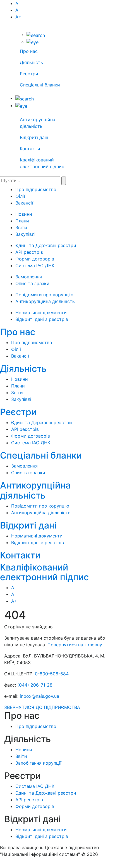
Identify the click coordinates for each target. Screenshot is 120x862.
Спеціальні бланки (40, 85)
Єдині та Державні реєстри (45, 245)
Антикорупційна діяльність (45, 301)
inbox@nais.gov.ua (39, 696)
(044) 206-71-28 (34, 685)
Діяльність (31, 62)
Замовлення (28, 276)
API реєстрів (29, 252)
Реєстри (29, 73)
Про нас (29, 51)
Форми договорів (34, 259)
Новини (23, 214)
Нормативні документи (41, 312)
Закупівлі (25, 234)
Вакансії (24, 203)
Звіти (21, 227)
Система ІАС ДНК (34, 265)
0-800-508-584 (52, 674)
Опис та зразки (32, 283)
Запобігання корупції (38, 763)
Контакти (30, 148)
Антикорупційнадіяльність (35, 490)
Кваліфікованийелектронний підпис (44, 572)
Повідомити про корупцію (44, 294)
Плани (22, 221)
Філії (20, 196)
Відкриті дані (34, 137)
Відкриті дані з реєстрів (41, 319)
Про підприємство (35, 189)
